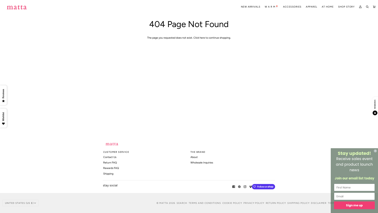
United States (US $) (19, 203)
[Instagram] (245, 186)
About (194, 157)
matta (163, 203)
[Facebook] (233, 186)
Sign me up (354, 205)
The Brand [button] (197, 152)
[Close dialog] (375, 150)
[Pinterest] (239, 186)
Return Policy (276, 203)
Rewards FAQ (111, 168)
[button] (292, 6)
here (202, 37)
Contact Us (109, 157)
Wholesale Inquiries (201, 162)
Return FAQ (110, 162)
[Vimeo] (250, 186)
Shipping (108, 173)
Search (182, 203)
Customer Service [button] (116, 152)
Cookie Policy (232, 203)
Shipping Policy (298, 203)
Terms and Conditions (205, 203)
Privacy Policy (253, 203)
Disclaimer (318, 203)
